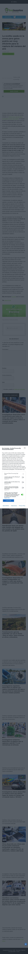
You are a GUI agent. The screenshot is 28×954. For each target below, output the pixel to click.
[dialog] (14, 477)
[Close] (25, 448)
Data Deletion (6, 505)
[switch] (22, 477)
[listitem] (14, 474)
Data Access (14, 505)
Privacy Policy (22, 505)
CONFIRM (8, 500)
